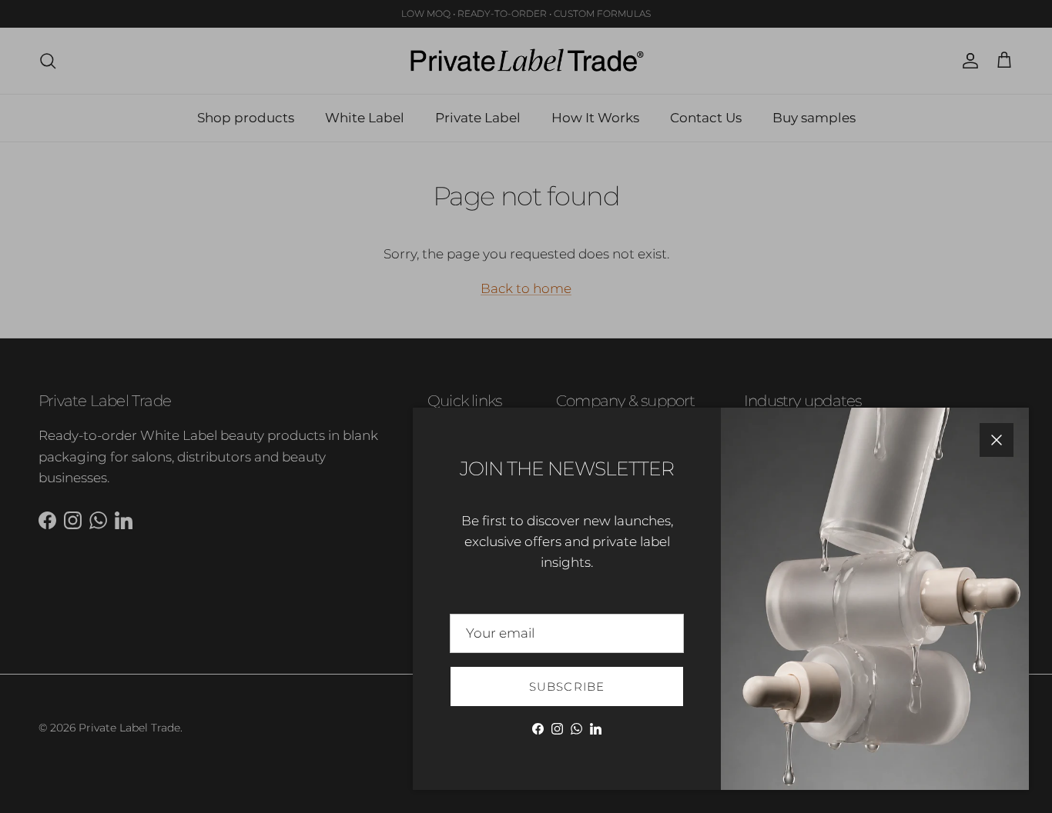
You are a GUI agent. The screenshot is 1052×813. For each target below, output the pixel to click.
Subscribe (567, 686)
